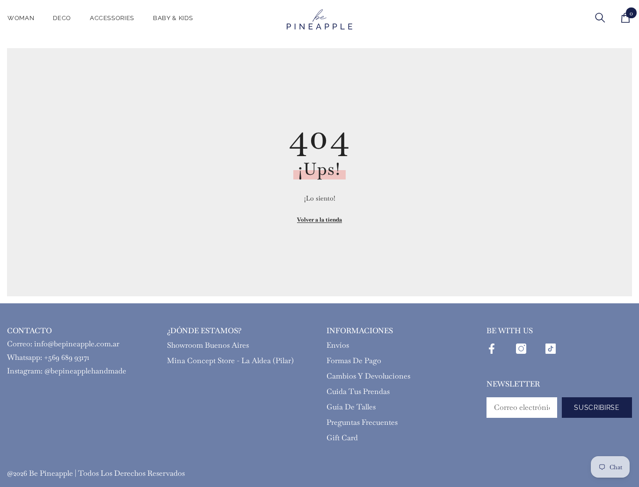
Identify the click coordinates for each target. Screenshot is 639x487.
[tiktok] (550, 348)
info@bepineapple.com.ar (76, 344)
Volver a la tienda (319, 219)
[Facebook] (491, 348)
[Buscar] (600, 17)
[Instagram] (521, 348)
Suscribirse (597, 407)
